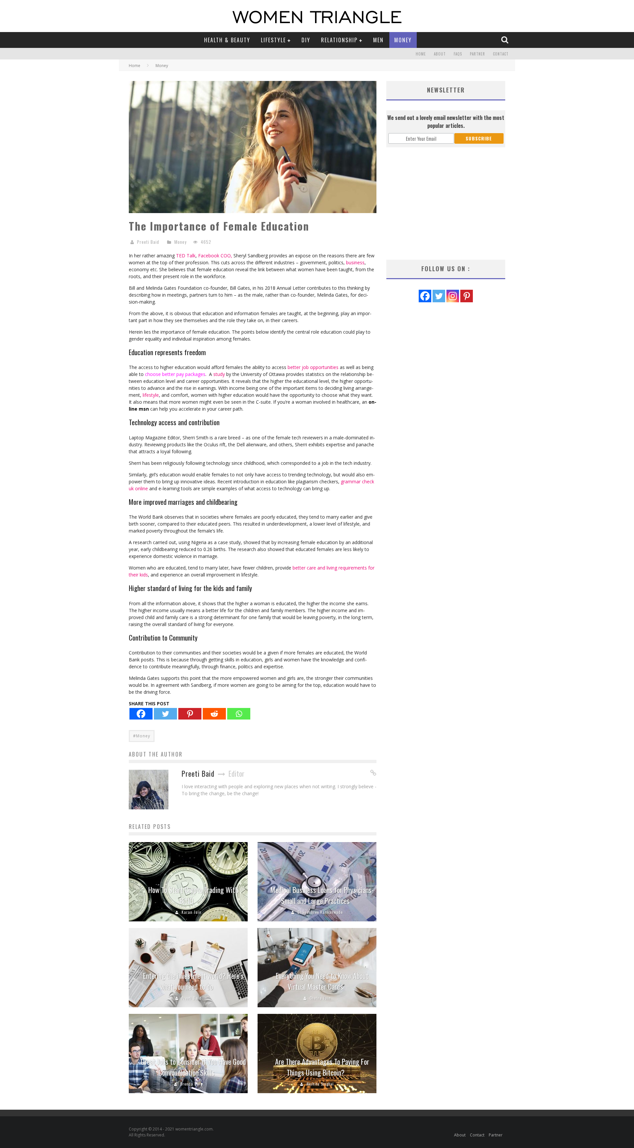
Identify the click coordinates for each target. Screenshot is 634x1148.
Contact (501, 53)
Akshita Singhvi (320, 1084)
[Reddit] (214, 714)
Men (378, 40)
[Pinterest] (189, 714)
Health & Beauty (227, 40)
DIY (305, 40)
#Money (141, 736)
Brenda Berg (191, 1084)
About (440, 53)
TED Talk (185, 255)
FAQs (458, 53)
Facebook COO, (215, 255)
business (355, 262)
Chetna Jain (320, 998)
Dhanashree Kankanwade (320, 912)
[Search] (505, 39)
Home (421, 53)
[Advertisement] (445, 203)
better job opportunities (313, 367)
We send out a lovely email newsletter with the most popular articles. (445, 122)
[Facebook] (141, 714)
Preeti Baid (148, 242)
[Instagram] (452, 296)
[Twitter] (165, 714)
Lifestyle (273, 40)
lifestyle (150, 395)
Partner (477, 53)
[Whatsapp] (238, 714)
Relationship (339, 40)
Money (403, 40)
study (219, 374)
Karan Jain (191, 912)
